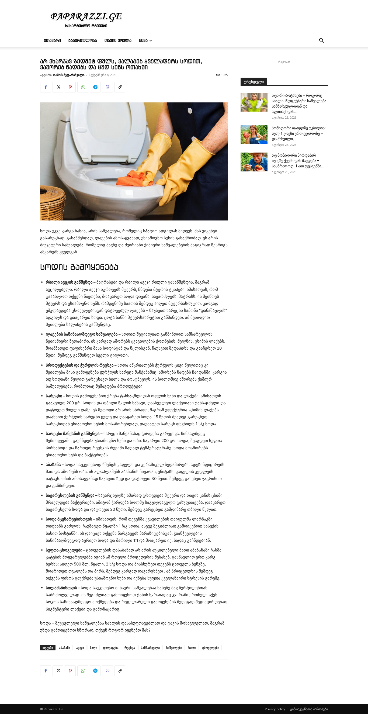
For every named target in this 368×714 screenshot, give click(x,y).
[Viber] (107, 87)
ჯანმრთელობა (82, 41)
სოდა (192, 648)
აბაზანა (64, 648)
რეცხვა (129, 648)
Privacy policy (275, 709)
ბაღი (93, 648)
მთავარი (52, 41)
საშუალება (174, 648)
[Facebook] (45, 87)
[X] (58, 87)
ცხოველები (210, 648)
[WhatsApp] (82, 87)
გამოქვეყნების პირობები (309, 709)
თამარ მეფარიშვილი (69, 75)
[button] (321, 41)
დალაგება (111, 648)
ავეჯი (80, 648)
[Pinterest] (70, 87)
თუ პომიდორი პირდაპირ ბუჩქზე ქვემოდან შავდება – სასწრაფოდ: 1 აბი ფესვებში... (298, 160)
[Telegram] (95, 87)
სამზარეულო (150, 648)
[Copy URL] (119, 87)
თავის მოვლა (118, 41)
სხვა (143, 41)
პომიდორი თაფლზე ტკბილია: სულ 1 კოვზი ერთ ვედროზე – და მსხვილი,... (299, 133)
